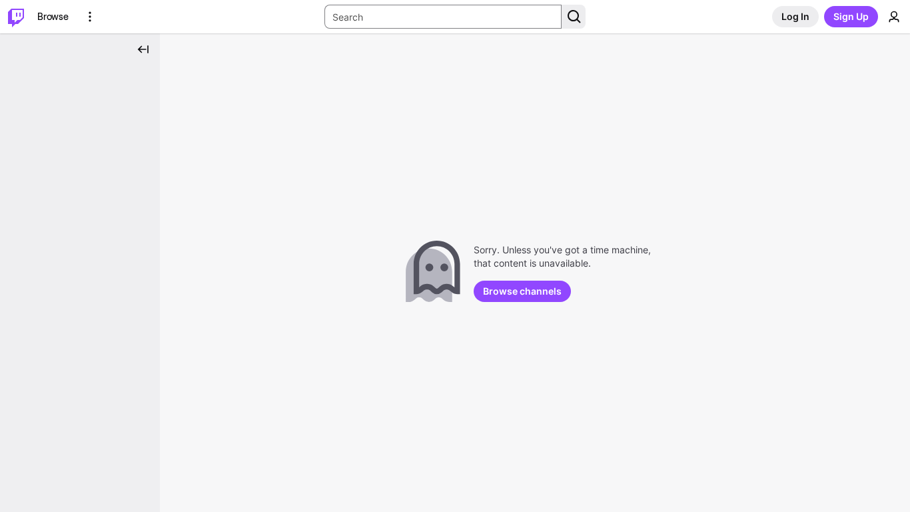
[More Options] (90, 16)
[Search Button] (574, 17)
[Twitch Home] (16, 16)
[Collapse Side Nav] (143, 49)
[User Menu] (894, 16)
